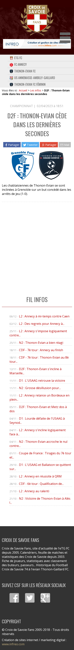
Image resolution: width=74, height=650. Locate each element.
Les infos (35, 90)
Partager (13, 144)
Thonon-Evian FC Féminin (30, 84)
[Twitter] (30, 598)
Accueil (23, 90)
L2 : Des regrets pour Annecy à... (41, 324)
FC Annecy (20, 64)
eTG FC (18, 58)
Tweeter (32, 144)
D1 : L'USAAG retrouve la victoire (42, 380)
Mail (66, 144)
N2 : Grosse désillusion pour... (40, 388)
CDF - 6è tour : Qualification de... (41, 484)
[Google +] (45, 598)
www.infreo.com (13, 644)
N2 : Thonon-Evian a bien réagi (41, 343)
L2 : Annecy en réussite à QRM (40, 476)
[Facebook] (14, 598)
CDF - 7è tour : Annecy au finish (41, 350)
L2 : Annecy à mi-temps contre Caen (44, 316)
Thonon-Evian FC (24, 71)
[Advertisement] (37, 245)
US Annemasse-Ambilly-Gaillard (34, 77)
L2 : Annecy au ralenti (34, 491)
